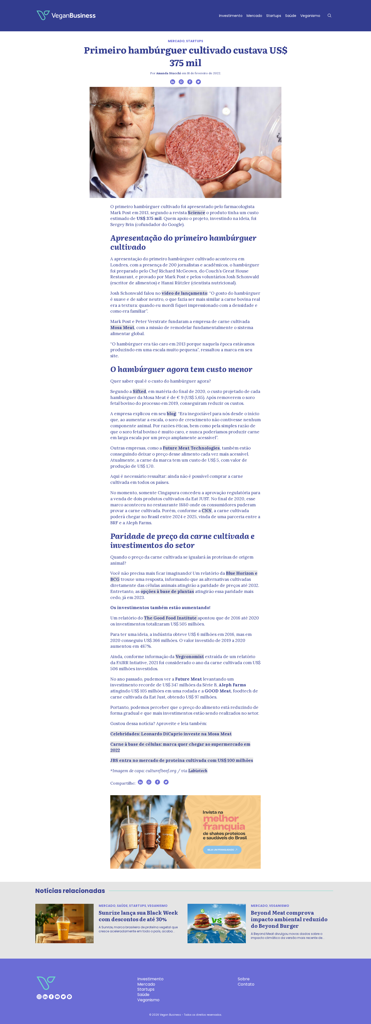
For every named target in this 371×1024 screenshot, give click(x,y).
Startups (273, 15)
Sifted (139, 391)
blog (171, 413)
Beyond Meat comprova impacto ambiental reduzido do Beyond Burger (289, 919)
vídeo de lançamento (184, 293)
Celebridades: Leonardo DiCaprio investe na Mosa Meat (171, 734)
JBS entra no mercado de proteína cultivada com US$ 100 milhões (181, 760)
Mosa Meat (122, 327)
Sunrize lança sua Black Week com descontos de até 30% (138, 916)
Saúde (290, 15)
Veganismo (310, 15)
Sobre (244, 979)
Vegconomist (189, 656)
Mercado (254, 15)
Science (196, 212)
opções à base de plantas (167, 591)
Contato (246, 984)
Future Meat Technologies (191, 448)
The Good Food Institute (171, 618)
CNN (207, 510)
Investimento (231, 15)
